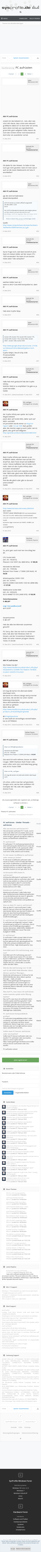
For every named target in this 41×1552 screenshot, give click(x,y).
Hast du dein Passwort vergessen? (13, 1089)
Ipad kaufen (6, 1310)
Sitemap (27, 1427)
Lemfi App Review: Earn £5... (15, 1198)
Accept (13, 1549)
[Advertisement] (20, 40)
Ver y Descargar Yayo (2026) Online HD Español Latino (19, 1401)
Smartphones (20, 1530)
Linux (20, 1496)
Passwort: (5, 1082)
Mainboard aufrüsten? (12, 890)
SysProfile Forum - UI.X (13, 1422)
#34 (37, 262)
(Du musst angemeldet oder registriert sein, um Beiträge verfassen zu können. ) (20, 801)
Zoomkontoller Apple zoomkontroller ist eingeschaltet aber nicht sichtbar (20, 1341)
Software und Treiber (20, 1519)
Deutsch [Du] (30, 1422)
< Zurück (11, 74)
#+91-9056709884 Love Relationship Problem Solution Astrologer (20, 1387)
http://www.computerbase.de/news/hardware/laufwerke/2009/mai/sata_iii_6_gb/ (20, 226)
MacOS (20, 1498)
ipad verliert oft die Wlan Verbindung (14, 1328)
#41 (37, 531)
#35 (37, 290)
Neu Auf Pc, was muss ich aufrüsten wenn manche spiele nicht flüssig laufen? (18, 994)
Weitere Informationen (23, 1549)
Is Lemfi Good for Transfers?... (16, 1230)
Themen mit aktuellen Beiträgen (12, 23)
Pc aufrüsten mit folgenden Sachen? (18, 920)
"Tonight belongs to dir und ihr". (12, 1293)
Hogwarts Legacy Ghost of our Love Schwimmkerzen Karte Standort (17, 1179)
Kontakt (14, 1427)
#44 (37, 725)
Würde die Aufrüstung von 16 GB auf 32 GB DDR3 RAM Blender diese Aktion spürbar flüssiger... (18, 970)
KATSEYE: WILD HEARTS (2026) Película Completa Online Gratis (20, 1367)
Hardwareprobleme (20, 1522)
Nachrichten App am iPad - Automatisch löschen (17, 1318)
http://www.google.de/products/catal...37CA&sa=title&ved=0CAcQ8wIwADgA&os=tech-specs (20, 348)
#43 (37, 676)
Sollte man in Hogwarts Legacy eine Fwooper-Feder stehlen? (21, 1163)
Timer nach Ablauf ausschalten (12, 1320)
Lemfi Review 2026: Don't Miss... (16, 1202)
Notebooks (20, 1527)
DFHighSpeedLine (11, 716)
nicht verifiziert (7, 1326)
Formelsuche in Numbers (10, 1346)
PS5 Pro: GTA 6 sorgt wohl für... (16, 1193)
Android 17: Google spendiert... (16, 1243)
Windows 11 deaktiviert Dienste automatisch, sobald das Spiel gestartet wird (20, 1296)
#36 (37, 315)
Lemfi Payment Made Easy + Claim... (17, 1207)
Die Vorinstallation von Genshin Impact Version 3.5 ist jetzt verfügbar (22, 1107)
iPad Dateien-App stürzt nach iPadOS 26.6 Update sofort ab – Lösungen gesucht (20, 1323)
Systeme (21, 1524)
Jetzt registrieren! (20, 1060)
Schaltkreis (9, 1272)
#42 (37, 644)
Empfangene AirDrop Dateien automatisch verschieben (20, 1316)
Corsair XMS (18, 426)
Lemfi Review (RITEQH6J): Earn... (16, 1211)
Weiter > (30, 74)
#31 (37, 139)
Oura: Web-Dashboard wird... (15, 1252)
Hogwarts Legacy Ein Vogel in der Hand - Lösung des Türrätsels (21, 1173)
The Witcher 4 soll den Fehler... (16, 1234)
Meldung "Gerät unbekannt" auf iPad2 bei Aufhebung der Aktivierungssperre (20, 1337)
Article (8, 1109)
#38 (37, 395)
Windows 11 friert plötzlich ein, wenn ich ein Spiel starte (20, 1291)
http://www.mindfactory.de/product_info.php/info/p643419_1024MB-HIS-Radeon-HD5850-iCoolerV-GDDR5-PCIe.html (20, 669)
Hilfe (20, 1427)
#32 (37, 176)
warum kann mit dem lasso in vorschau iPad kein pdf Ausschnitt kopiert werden (20, 1333)
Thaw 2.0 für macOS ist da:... (15, 1257)
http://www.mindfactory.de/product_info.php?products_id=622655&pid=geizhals (20, 710)
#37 (37, 361)
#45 (37, 793)
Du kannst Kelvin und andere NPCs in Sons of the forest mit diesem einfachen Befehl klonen (21, 1112)
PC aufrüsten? (9, 842)
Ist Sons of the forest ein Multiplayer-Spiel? (19, 1168)
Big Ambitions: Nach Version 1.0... (17, 1216)
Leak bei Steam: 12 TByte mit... (16, 1248)
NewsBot (9, 1195)
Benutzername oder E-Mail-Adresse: (13, 1073)
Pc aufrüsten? (9, 935)
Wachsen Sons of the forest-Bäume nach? (19, 1117)
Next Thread (27, 815)
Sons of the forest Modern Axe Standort (19, 1122)
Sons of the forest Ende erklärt (16, 1141)
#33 (37, 231)
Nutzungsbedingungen (11, 1433)
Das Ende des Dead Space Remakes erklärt (20, 1152)
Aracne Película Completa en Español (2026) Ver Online (19, 1390)
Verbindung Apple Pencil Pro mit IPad (14, 1348)
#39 (37, 436)
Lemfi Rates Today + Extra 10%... (16, 1225)
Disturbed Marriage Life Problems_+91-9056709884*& (19, 1399)
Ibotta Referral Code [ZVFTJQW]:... (17, 1271)
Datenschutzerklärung (30, 1433)
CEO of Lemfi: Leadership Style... (16, 1220)
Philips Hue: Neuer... (12, 1239)
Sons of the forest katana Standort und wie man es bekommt (22, 1157)
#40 (37, 489)
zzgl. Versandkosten (11, 606)
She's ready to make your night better (14, 1299)
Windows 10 (17, 1488)
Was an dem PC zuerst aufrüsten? (17, 905)
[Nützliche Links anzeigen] (38, 58)
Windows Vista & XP (20, 1493)
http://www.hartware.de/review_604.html (18, 508)
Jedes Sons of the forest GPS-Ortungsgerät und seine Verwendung (21, 1147)
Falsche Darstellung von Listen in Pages (14, 1344)
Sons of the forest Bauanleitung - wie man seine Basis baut (21, 1136)
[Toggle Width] (20, 1416)
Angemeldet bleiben (22, 1093)
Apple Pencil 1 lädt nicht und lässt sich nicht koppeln (19, 1330)
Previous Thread (15, 815)
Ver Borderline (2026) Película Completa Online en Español (20, 1383)
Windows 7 (20, 1491)
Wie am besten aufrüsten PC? (15, 828)
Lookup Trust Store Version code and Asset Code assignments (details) (20, 1313)
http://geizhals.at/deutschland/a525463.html (19, 433)
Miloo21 (9, 1199)
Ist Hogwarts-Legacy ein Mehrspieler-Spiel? (20, 1126)
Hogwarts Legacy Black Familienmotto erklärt (20, 1131)
